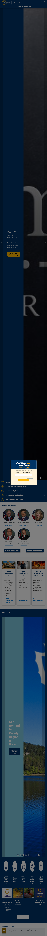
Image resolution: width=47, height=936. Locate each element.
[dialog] (24, 472)
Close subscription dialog (36, 460)
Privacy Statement (30, 478)
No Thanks (20, 483)
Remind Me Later (26, 483)
